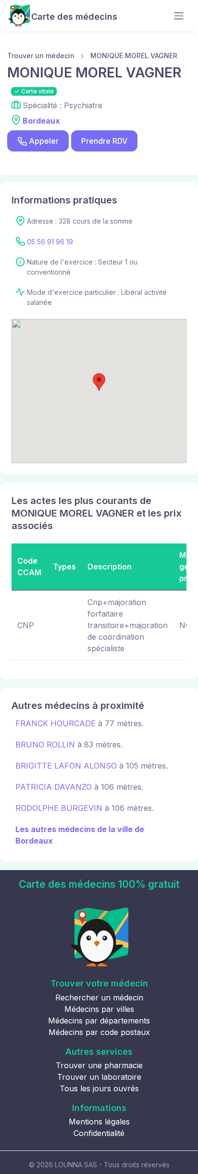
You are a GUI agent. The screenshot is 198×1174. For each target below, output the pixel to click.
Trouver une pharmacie (99, 1065)
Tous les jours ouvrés (99, 1088)
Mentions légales (99, 1121)
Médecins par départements (99, 1020)
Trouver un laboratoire (99, 1077)
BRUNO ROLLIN (45, 744)
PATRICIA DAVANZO (53, 787)
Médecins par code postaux (99, 1032)
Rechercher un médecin (99, 997)
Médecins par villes (99, 1009)
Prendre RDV (104, 141)
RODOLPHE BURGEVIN (58, 808)
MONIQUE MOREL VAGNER (133, 55)
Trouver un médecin (40, 55)
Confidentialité (99, 1133)
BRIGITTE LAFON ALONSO (66, 765)
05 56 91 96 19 (50, 242)
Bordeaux (41, 121)
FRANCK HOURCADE (55, 723)
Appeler (44, 141)
